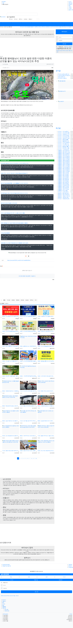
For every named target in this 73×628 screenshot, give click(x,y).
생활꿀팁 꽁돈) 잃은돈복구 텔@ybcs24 (64, 179)
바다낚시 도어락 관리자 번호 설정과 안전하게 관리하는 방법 (64, 191)
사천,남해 (5, 233)
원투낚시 (20, 19)
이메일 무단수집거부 (6, 566)
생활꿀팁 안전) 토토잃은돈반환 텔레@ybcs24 (64, 167)
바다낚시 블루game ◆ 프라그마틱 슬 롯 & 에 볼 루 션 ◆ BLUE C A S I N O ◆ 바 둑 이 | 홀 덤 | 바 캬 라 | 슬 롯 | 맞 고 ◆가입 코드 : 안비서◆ (64, 146)
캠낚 (3, 602)
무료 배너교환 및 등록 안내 (63, 74)
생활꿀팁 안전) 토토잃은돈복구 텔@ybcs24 (64, 176)
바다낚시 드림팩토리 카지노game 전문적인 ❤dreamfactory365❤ (64, 134)
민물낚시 (30, 19)
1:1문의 (70, 7)
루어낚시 (11, 19)
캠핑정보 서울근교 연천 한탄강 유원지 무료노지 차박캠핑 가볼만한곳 (64, 196)
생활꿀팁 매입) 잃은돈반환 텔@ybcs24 (64, 178)
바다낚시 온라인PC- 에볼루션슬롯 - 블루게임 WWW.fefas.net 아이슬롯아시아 (64, 147)
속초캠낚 (25, 19)
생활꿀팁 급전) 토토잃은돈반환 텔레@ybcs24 (64, 183)
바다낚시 (16, 19)
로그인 (70, 1)
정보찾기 (70, 4)
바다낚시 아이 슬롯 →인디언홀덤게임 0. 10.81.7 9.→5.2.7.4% (64, 143)
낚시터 (3, 604)
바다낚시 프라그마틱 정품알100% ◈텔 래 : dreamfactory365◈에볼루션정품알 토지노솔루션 (64, 132)
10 (36, 458)
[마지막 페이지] (39, 457)
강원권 (13, 300)
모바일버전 (70, 567)
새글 (3, 3)
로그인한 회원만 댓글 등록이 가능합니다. (27, 276)
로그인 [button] (11, 579)
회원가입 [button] (36, 579)
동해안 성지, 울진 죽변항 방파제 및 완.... (15, 223)
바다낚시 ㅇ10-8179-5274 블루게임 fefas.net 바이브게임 (64, 149)
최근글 (58, 128)
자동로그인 (60, 46)
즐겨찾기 (4, 1)
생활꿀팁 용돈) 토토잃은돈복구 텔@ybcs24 (64, 174)
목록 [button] (52, 67)
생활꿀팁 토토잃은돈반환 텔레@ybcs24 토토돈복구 (64, 185)
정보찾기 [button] (61, 579)
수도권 (8, 300)
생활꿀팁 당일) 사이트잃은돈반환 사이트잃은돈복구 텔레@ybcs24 (64, 158)
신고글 (70, 8)
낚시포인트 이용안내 (62, 78)
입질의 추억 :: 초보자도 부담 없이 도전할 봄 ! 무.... (14, 173)
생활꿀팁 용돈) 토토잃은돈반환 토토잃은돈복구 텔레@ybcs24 (64, 153)
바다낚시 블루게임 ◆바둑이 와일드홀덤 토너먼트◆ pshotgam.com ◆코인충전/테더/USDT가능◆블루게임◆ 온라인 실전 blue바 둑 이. (64, 139)
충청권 (17, 300)
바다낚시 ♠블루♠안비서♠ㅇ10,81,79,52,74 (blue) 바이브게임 (64, 141)
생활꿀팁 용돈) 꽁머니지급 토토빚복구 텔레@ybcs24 (64, 152)
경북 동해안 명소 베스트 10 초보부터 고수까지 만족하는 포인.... (15, 163)
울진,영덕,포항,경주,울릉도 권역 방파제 (9, 203)
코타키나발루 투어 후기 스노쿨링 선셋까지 (13, 213)
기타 (35, 300)
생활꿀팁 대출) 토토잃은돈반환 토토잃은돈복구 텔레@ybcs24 (64, 160)
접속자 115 (71, 9)
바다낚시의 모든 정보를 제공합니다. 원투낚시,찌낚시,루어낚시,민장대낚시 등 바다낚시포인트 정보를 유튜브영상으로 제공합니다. (46, 26)
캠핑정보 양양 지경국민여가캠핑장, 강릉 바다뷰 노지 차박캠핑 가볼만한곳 (64, 194)
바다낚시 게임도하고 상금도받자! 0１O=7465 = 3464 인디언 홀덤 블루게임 (64, 138)
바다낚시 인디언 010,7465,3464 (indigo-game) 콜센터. (64, 145)
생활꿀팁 (4, 606)
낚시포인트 (5, 574)
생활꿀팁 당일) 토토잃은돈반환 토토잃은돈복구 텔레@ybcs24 (64, 157)
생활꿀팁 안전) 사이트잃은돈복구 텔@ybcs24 (64, 189)
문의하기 (70, 566)
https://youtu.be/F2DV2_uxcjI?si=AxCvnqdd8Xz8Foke (18, 260)
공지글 (58, 71)
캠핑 (3, 605)
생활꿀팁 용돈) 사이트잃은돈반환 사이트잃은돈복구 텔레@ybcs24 (64, 165)
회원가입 (70, 3)
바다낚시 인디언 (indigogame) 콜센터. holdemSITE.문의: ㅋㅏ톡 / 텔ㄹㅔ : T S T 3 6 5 (64, 142)
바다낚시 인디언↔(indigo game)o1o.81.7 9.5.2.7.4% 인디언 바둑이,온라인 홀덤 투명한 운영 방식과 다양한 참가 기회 (64, 135)
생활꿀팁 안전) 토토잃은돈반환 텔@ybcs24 (64, 180)
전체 (4, 300)
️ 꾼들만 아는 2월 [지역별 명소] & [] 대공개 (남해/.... (15, 243)
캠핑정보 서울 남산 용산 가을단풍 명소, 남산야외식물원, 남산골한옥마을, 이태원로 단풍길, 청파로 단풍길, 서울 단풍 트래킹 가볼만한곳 (64, 197)
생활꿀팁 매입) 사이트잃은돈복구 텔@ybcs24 (64, 171)
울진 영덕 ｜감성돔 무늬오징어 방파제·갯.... (15, 183)
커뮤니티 (4, 608)
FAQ (69, 5)
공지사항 (67, 24)
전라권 (22, 300)
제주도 (31, 300)
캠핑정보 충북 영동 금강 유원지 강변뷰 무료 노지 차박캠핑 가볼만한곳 (64, 193)
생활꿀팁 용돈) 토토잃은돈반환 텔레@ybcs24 (64, 168)
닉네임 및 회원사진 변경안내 (64, 75)
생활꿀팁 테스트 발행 (62, 190)
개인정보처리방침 (6, 564)
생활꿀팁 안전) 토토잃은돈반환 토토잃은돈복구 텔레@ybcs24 (64, 156)
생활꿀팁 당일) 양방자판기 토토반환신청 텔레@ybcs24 (64, 154)
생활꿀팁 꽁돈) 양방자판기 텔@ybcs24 (64, 182)
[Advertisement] (27, 47)
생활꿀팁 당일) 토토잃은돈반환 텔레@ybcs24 (64, 169)
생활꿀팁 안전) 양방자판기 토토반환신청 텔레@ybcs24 (64, 150)
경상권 (26, 300)
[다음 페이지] (38, 457)
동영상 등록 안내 (61, 76)
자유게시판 (67, 25)
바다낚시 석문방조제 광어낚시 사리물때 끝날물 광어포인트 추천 (64, 198)
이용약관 (70, 564)
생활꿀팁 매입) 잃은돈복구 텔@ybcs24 (64, 187)
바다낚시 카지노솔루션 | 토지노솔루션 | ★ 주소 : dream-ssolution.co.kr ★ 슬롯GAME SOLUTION (64, 131)
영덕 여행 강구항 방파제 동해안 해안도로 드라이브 (14, 193)
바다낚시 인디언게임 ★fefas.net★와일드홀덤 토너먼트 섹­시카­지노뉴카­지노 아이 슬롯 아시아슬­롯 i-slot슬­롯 (64, 137)
